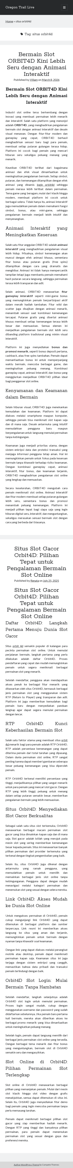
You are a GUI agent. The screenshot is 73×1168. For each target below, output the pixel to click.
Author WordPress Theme (26, 1164)
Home (9, 21)
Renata (34, 580)
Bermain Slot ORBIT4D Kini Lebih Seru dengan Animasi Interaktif (36, 64)
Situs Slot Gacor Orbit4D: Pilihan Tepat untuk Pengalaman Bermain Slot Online (36, 562)
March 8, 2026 (51, 79)
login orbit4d (46, 184)
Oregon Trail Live (19, 7)
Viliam (34, 79)
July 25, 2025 (51, 580)
